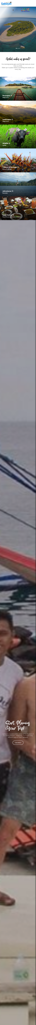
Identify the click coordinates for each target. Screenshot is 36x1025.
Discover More (18, 39)
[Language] (13, 10)
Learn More (18, 742)
